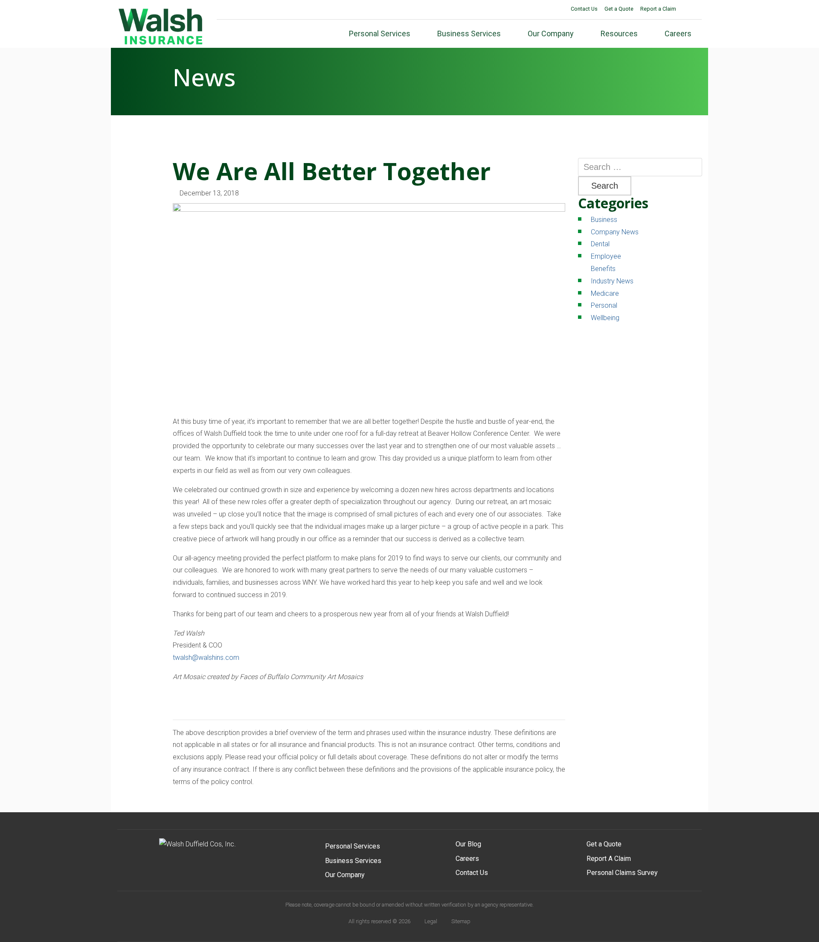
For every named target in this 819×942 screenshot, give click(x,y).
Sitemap (460, 921)
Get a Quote (618, 9)
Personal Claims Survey (622, 873)
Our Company (345, 875)
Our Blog (468, 844)
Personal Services (352, 846)
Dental (600, 244)
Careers (467, 859)
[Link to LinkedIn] (696, 9)
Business (604, 220)
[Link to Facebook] (685, 9)
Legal (430, 921)
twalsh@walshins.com (206, 657)
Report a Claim (658, 9)
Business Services (353, 861)
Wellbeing (605, 318)
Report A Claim (609, 859)
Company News (615, 232)
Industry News (612, 281)
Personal (604, 305)
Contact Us (584, 9)
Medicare (605, 293)
